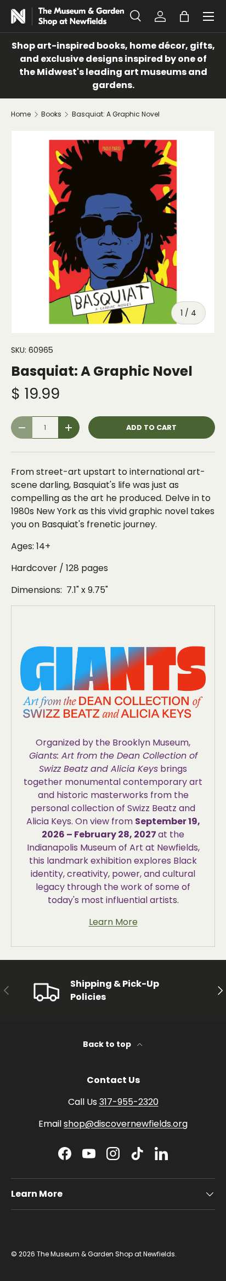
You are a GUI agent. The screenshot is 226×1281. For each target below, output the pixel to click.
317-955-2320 (129, 1102)
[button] (184, 16)
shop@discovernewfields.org (126, 1123)
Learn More (113, 922)
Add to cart (151, 427)
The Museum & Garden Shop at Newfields (106, 1254)
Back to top (108, 1044)
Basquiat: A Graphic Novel (116, 114)
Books (51, 114)
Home (21, 114)
